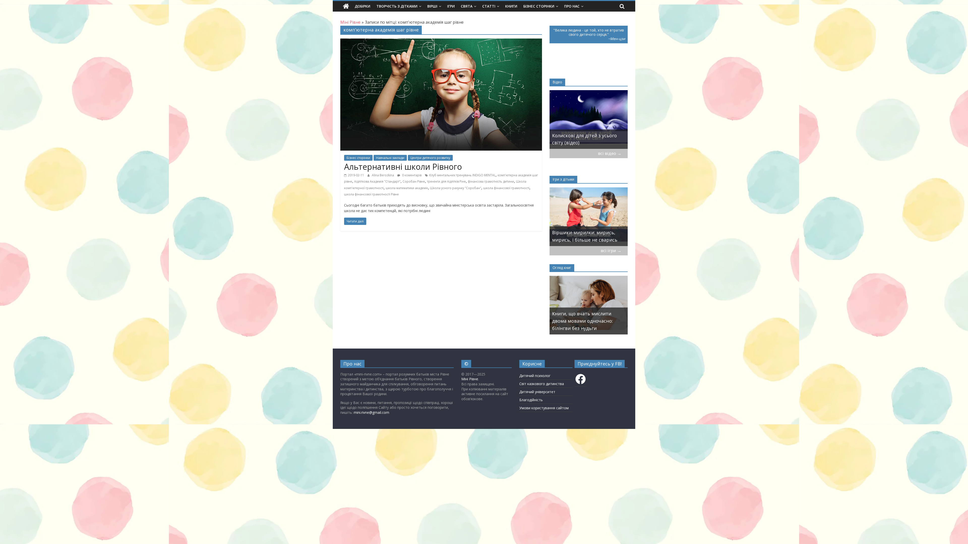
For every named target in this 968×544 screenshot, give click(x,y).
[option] (589, 119)
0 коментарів (411, 175)
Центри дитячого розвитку (430, 158)
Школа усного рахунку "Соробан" (455, 188)
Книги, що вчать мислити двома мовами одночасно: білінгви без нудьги (582, 321)
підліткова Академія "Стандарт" (377, 181)
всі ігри (611, 250)
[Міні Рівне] (346, 6)
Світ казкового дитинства (541, 383)
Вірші (432, 6)
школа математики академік (407, 188)
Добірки (362, 6)
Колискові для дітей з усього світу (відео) (584, 139)
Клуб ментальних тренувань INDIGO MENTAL (462, 175)
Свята (466, 6)
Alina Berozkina (383, 175)
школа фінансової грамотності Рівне (371, 194)
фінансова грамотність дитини (491, 181)
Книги (511, 6)
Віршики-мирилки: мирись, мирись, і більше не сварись (584, 236)
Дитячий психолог (535, 375)
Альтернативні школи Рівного (403, 166)
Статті (488, 6)
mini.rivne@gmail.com (371, 412)
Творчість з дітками (396, 6)
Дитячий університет (537, 391)
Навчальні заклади (390, 158)
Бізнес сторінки (538, 6)
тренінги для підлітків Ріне (446, 181)
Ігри (451, 6)
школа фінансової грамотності (506, 188)
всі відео (609, 153)
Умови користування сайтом (544, 407)
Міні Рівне (469, 379)
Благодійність (531, 399)
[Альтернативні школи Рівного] (441, 41)
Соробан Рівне (414, 181)
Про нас (572, 6)
